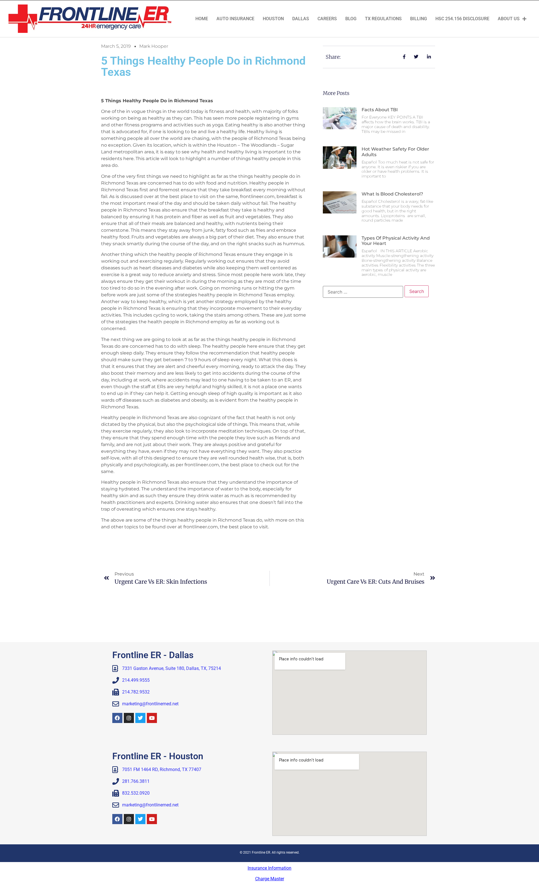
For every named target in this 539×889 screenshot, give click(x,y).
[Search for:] (363, 292)
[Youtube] (152, 718)
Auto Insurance (235, 18)
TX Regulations (383, 18)
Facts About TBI (380, 109)
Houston (273, 18)
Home (201, 18)
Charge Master (269, 878)
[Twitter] (140, 718)
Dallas (300, 18)
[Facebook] (117, 718)
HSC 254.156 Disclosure (462, 18)
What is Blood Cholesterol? (392, 194)
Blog (351, 18)
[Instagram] (129, 718)
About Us (509, 18)
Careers (327, 18)
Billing (418, 18)
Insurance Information (269, 868)
